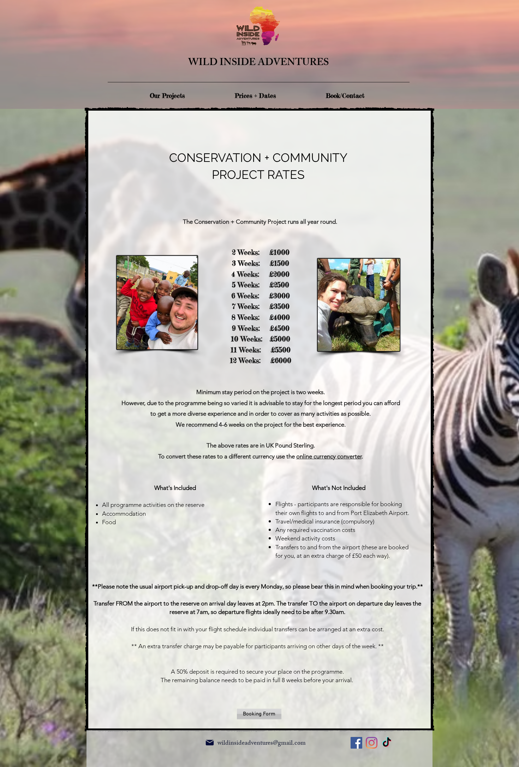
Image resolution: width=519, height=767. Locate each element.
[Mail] (209, 742)
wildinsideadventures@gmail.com (261, 743)
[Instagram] (371, 743)
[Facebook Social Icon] (356, 743)
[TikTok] (387, 743)
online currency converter (329, 456)
